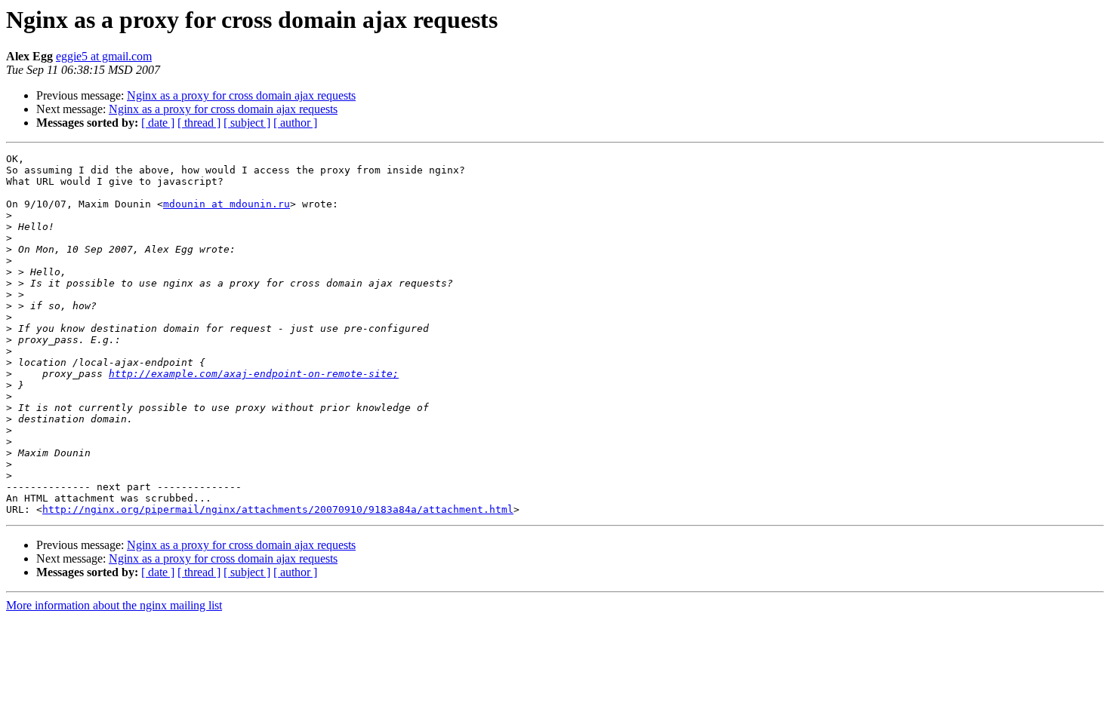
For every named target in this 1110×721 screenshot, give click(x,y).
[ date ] (157, 122)
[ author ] (295, 122)
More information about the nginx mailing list (114, 605)
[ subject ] (247, 122)
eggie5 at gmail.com (104, 56)
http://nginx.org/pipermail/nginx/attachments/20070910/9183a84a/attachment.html (277, 509)
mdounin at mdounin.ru (226, 204)
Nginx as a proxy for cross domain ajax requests (241, 95)
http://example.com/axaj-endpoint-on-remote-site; (254, 373)
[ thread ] (198, 122)
